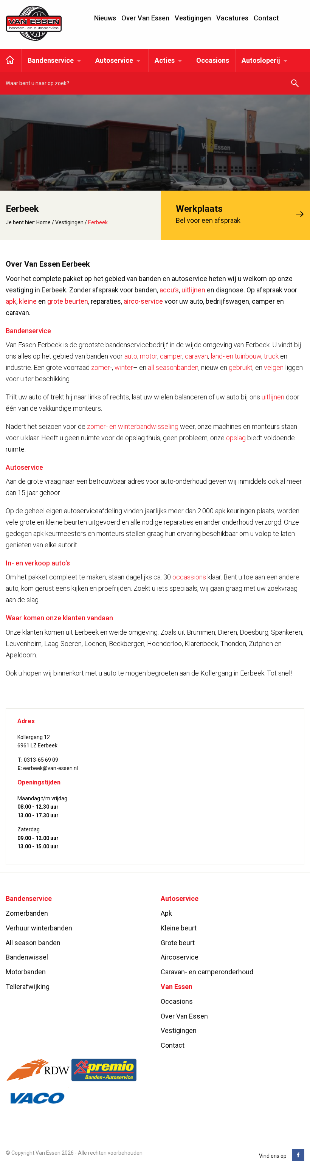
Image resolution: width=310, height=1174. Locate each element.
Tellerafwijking (28, 987)
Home (43, 222)
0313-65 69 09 (41, 760)
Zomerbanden (27, 913)
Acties (165, 60)
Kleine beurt (179, 928)
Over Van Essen (145, 18)
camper (171, 356)
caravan (196, 356)
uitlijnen (193, 290)
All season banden (33, 943)
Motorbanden (26, 972)
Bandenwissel (27, 957)
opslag (236, 438)
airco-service (143, 301)
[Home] (10, 60)
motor (148, 356)
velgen (274, 367)
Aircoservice (179, 957)
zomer (100, 367)
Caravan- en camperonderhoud (207, 972)
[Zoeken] (295, 83)
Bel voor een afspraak (208, 214)
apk (11, 301)
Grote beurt (178, 943)
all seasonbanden (173, 367)
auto (130, 356)
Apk (166, 913)
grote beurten (67, 301)
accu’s (169, 290)
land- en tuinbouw (236, 356)
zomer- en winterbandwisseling (132, 426)
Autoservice (114, 60)
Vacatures (232, 18)
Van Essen (34, 23)
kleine (28, 301)
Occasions (212, 60)
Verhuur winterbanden (39, 928)
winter (124, 367)
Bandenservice (51, 60)
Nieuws (105, 18)
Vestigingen (193, 18)
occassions (189, 577)
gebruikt (241, 367)
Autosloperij (261, 60)
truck (271, 356)
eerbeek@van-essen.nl (50, 768)
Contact (266, 18)
